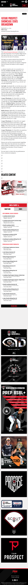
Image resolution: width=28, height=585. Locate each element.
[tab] (7, 209)
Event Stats (6, 249)
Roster (10, 249)
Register (5, 218)
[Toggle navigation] (2, 5)
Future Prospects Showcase (11, 52)
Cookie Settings (15, 577)
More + (24, 6)
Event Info (10, 218)
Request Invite (7, 222)
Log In (23, 1)
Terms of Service (15, 576)
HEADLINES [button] (14, 306)
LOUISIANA (3, 2)
